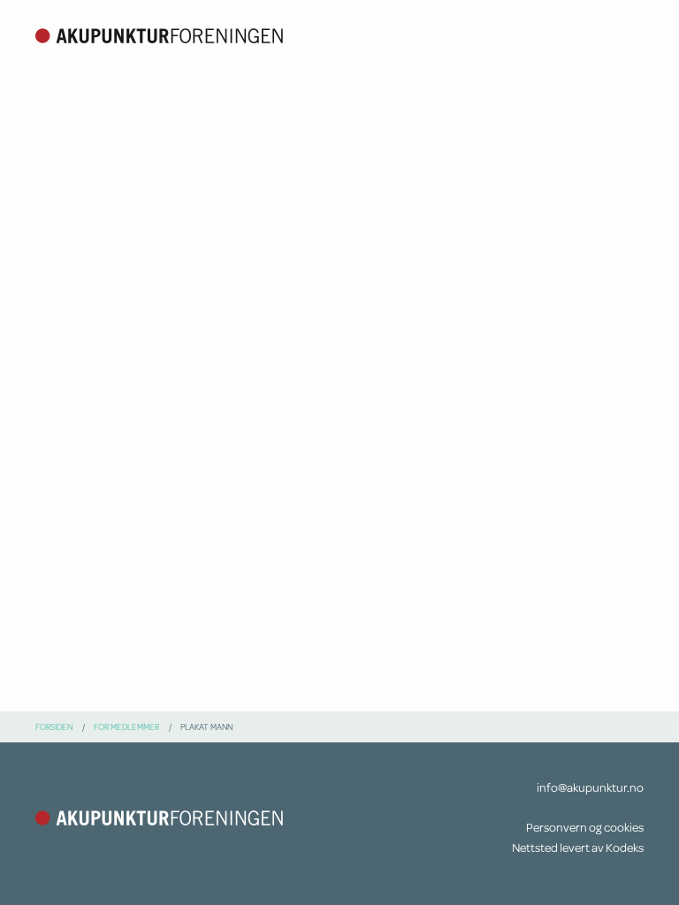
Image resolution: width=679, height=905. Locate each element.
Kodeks (625, 847)
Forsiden (53, 726)
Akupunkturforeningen (159, 35)
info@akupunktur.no (590, 787)
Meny (597, 34)
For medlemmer (126, 726)
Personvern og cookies (585, 827)
